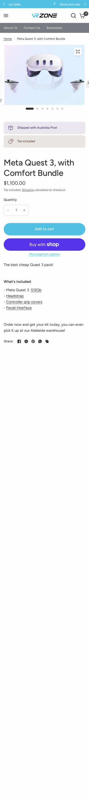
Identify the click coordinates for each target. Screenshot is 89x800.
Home (8, 39)
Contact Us (32, 28)
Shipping (28, 190)
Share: (8, 341)
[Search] (73, 15)
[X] (26, 341)
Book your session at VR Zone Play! (51, 4)
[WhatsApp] (40, 341)
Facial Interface (19, 308)
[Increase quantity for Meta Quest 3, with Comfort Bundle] (24, 210)
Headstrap (15, 296)
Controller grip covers (24, 302)
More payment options (44, 254)
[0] (81, 15)
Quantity (10, 200)
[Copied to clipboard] (47, 341)
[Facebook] (19, 341)
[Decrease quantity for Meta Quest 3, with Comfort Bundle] (8, 210)
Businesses (54, 28)
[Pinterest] (33, 341)
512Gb (36, 290)
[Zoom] (78, 51)
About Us (10, 28)
